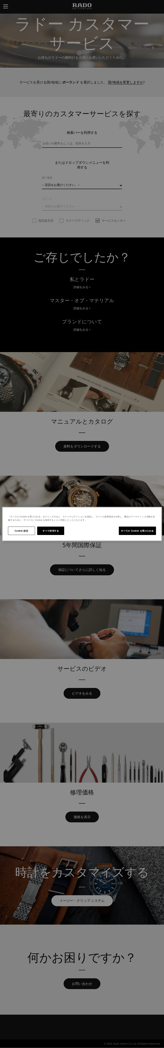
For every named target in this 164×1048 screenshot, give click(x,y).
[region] (82, 524)
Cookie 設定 (21, 530)
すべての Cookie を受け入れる (137, 530)
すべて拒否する (51, 530)
